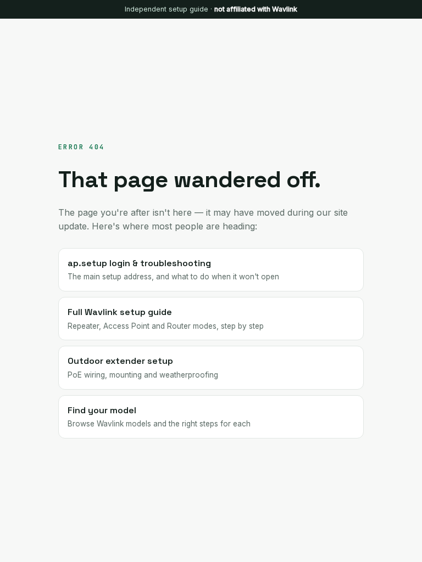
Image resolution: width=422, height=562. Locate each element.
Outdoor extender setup (143, 367)
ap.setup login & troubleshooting (173, 269)
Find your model (159, 416)
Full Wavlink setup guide (166, 318)
